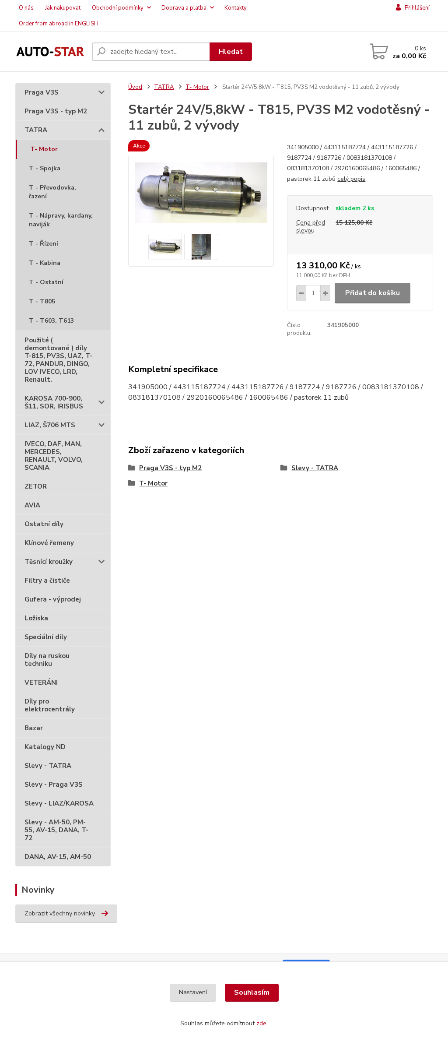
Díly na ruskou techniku (47, 659)
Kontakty (235, 8)
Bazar (33, 728)
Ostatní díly (43, 524)
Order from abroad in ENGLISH (58, 24)
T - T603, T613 (51, 321)
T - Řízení (43, 243)
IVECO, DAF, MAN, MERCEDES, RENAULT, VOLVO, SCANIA (53, 456)
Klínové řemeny (49, 542)
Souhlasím (252, 992)
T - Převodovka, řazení (52, 192)
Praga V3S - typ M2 (55, 111)
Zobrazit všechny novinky (59, 913)
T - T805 (42, 301)
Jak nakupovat (62, 8)
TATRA (35, 130)
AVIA (32, 505)
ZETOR (35, 486)
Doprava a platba (183, 8)
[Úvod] (50, 51)
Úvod (135, 87)
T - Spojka (44, 168)
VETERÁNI (41, 682)
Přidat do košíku (372, 293)
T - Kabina (44, 263)
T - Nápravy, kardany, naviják (61, 220)
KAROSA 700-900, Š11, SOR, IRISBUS (53, 402)
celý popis (351, 179)
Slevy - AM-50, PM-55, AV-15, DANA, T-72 (56, 830)
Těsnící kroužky (48, 561)
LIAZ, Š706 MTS (49, 425)
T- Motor (44, 149)
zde (261, 1023)
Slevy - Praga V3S (53, 784)
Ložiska (36, 618)
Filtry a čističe (47, 580)
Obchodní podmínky (118, 8)
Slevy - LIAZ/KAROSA (59, 803)
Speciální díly (45, 637)
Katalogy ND (45, 746)
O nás (26, 8)
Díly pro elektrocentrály (49, 705)
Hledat (231, 51)
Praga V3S (41, 92)
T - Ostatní (46, 282)
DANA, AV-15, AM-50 (57, 856)
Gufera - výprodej (52, 599)
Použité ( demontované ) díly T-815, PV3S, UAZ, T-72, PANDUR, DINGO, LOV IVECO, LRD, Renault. (58, 360)
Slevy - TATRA (47, 765)
